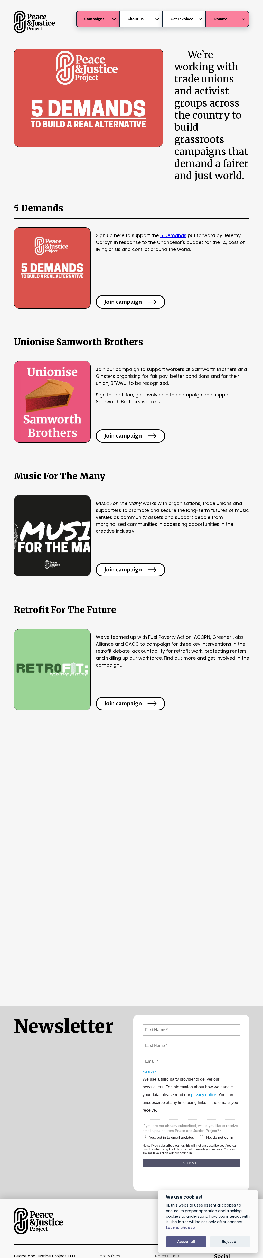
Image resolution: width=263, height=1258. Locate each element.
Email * (151, 1058)
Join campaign (123, 302)
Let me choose (180, 1228)
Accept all (186, 1241)
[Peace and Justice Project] (34, 31)
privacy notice (203, 1095)
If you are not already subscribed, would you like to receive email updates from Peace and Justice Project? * (190, 1128)
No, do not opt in (219, 1137)
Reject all (230, 1241)
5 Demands (173, 235)
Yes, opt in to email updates (171, 1137)
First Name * (156, 1026)
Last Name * (155, 1042)
